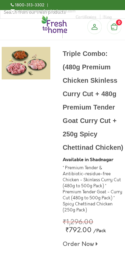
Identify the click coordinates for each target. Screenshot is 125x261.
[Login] (94, 26)
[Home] (54, 18)
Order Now (79, 244)
